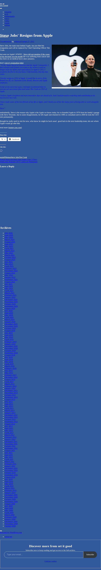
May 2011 (9, 457)
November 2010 (11, 470)
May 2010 (9, 484)
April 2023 (9, 266)
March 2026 (9, 240)
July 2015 (9, 371)
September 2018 (11, 353)
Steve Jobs (15, 157)
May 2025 (9, 246)
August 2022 (10, 273)
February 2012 (10, 437)
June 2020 (9, 313)
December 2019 (11, 324)
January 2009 (10, 519)
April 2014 (9, 382)
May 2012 (9, 431)
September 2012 (11, 422)
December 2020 (11, 300)
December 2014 (11, 377)
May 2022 (9, 275)
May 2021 (9, 288)
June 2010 (9, 482)
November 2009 (11, 497)
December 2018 (11, 346)
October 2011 (10, 446)
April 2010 (9, 486)
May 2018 (9, 362)
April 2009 (9, 513)
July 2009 (9, 506)
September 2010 (11, 475)
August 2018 (10, 355)
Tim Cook (23, 157)
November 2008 (11, 524)
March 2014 (9, 384)
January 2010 (10, 493)
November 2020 (11, 302)
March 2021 (9, 293)
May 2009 (9, 510)
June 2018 (9, 360)
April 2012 (9, 433)
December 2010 (11, 468)
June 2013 (9, 404)
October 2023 (10, 257)
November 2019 (11, 326)
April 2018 (9, 364)
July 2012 (9, 426)
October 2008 (10, 526)
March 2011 (9, 462)
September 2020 (11, 306)
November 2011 (11, 444)
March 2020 (9, 320)
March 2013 (9, 411)
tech (6, 14)
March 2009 (9, 515)
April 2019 (9, 340)
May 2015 (9, 373)
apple (2, 157)
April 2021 (9, 291)
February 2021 (10, 295)
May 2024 (9, 253)
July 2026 (9, 233)
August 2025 (10, 242)
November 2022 (11, 271)
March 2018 (9, 366)
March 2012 (9, 435)
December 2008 (11, 522)
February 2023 (10, 268)
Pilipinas (7, 157)
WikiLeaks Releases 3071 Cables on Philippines (18, 162)
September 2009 (11, 502)
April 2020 (9, 317)
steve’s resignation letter (14, 63)
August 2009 (10, 504)
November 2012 (11, 417)
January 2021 (10, 297)
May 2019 (9, 337)
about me (8, 537)
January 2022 (10, 277)
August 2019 (10, 331)
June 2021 (9, 286)
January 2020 (10, 322)
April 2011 (9, 459)
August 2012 (10, 424)
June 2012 (9, 428)
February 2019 (10, 342)
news (7, 19)
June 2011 (9, 455)
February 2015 (10, 375)
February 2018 (10, 368)
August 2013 (10, 399)
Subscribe (90, 554)
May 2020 (9, 315)
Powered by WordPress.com (11, 532)
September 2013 (11, 397)
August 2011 (10, 451)
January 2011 (10, 466)
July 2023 (9, 262)
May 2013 (9, 406)
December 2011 (11, 442)
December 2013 (11, 391)
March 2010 (9, 488)
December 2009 (11, 495)
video (7, 21)
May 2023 (9, 264)
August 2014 (10, 379)
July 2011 (8, 453)
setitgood (17, 41)
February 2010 (10, 490)
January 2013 (10, 413)
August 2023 (10, 260)
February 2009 (10, 517)
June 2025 (9, 244)
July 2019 (9, 333)
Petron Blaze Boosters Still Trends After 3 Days (18, 159)
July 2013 (9, 402)
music (7, 23)
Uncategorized (5, 41)
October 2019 (10, 328)
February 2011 (10, 464)
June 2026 (9, 235)
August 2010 (10, 477)
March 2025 (9, 251)
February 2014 (10, 386)
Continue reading (51, 561)
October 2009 (10, 499)
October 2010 (10, 473)
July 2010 (9, 479)
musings (8, 12)
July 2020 (9, 311)
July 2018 (9, 357)
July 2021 (9, 284)
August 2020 (10, 308)
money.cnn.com (15, 128)
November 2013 (11, 393)
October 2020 (10, 304)
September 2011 (11, 448)
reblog (7, 25)
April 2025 (9, 249)
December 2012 (11, 415)
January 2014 (10, 388)
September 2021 (11, 280)
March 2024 (9, 255)
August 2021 (10, 282)
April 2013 (9, 408)
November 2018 (11, 348)
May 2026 (9, 237)
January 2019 (10, 344)
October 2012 (10, 419)
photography (10, 16)
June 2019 (9, 335)
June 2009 (9, 508)
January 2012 (10, 439)
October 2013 (10, 395)
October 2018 (10, 351)
